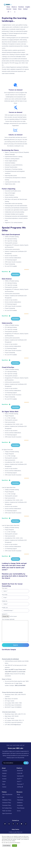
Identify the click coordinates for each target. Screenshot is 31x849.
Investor (9, 9)
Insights (27, 7)
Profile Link (5, 607)
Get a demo (26, 762)
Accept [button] (14, 845)
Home (8, 7)
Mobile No (4, 601)
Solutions (21, 7)
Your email (4, 594)
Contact (25, 9)
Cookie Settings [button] (6, 845)
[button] (6, 272)
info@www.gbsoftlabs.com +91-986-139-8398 (15, 833)
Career (15, 9)
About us (14, 7)
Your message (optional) (8, 619)
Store (20, 9)
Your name (4, 588)
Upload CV (4, 614)
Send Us (15, 645)
